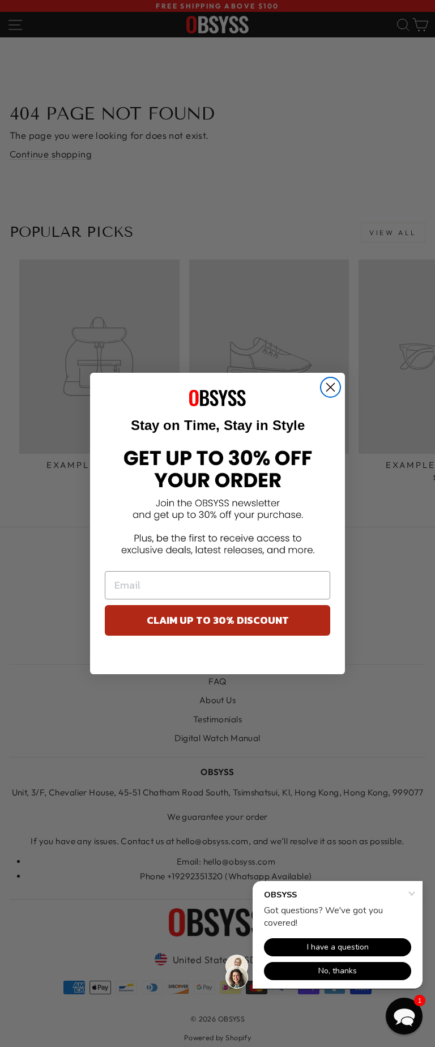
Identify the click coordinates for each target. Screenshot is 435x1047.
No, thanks (218, 658)
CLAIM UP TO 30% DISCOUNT (218, 620)
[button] (404, 1016)
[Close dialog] (330, 387)
